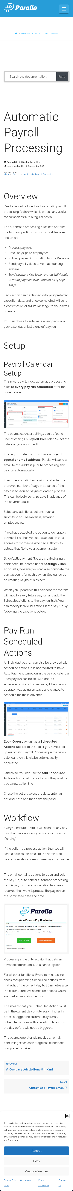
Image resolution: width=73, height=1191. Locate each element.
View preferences (36, 1171)
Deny (36, 1161)
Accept (36, 1150)
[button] (67, 1116)
